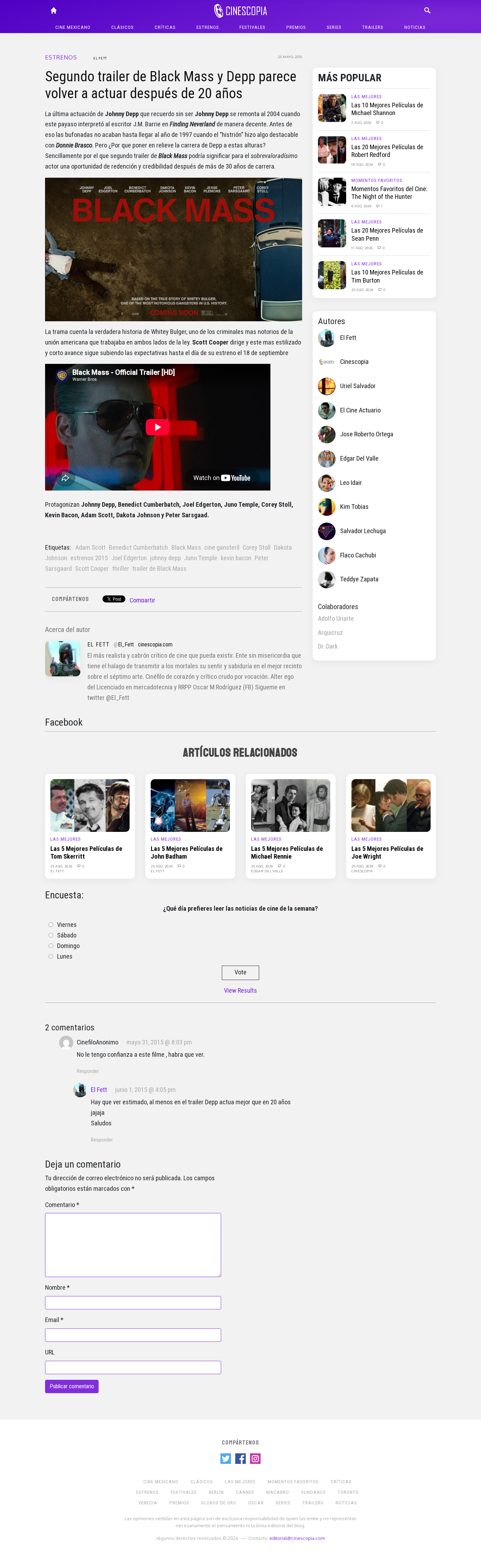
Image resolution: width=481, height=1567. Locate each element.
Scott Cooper (92, 569)
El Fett (100, 58)
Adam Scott (90, 547)
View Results (240, 990)
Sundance (313, 1492)
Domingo (68, 946)
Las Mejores (366, 96)
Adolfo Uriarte (336, 619)
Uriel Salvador (358, 386)
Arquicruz (330, 633)
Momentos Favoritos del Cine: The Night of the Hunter (389, 193)
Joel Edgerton (129, 558)
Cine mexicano (72, 27)
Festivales (252, 27)
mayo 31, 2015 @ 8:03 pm (159, 1042)
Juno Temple (200, 558)
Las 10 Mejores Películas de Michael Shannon (387, 109)
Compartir (142, 600)
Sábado (66, 935)
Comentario (60, 1205)
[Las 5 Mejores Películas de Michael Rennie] (290, 805)
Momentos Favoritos (376, 180)
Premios (296, 27)
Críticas (165, 27)
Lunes (65, 956)
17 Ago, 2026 (362, 248)
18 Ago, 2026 (362, 164)
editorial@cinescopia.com (297, 1538)
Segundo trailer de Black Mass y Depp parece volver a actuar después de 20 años (170, 85)
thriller (120, 569)
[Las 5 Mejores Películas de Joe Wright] (391, 805)
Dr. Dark (328, 646)
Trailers (372, 27)
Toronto (348, 1492)
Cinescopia (354, 362)
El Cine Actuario (360, 410)
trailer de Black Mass (159, 569)
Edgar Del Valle (359, 458)
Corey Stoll (256, 547)
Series (334, 27)
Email (52, 1320)
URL (50, 1352)
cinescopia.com (155, 644)
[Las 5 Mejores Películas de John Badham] (190, 805)
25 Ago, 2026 (362, 290)
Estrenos (207, 27)
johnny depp (165, 558)
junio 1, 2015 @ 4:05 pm (145, 1090)
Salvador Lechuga (363, 531)
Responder (88, 1071)
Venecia (147, 1502)
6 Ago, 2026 (361, 206)
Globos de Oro (218, 1502)
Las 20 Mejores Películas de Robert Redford (387, 151)
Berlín (216, 1492)
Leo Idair (351, 483)
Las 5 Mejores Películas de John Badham (187, 852)
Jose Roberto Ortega (366, 434)
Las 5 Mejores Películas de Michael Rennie (287, 852)
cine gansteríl (221, 547)
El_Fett (126, 644)
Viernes (67, 925)
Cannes (245, 1492)
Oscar (256, 1502)
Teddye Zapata (359, 579)
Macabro (277, 1492)
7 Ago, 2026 (361, 122)
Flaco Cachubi (358, 555)
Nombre (55, 1287)
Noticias (415, 27)
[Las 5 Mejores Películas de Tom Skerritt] (90, 805)
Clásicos (122, 27)
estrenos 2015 (89, 558)
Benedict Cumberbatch (138, 547)
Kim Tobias (354, 507)
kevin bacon (236, 558)
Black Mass (186, 547)
